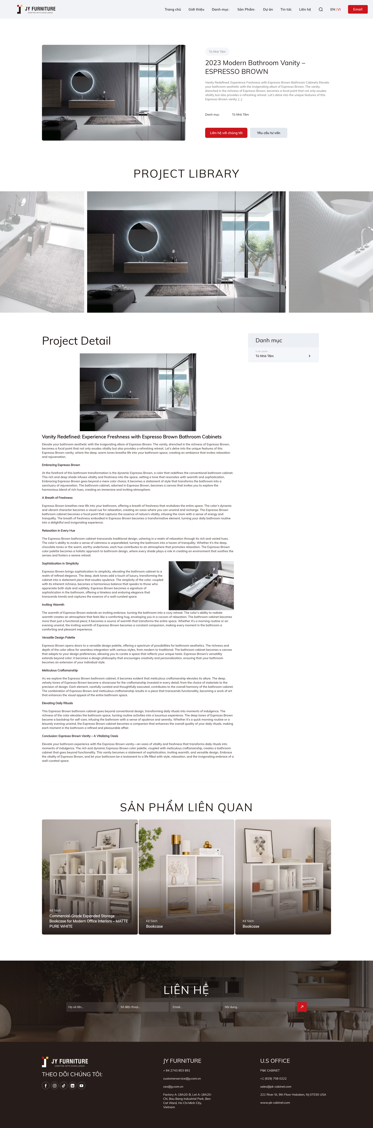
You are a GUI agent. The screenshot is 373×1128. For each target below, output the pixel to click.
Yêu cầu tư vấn (268, 133)
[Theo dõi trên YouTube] (81, 1085)
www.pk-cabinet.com (275, 1102)
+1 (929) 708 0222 (273, 1078)
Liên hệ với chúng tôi (226, 133)
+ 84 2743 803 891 (176, 1070)
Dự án (268, 9)
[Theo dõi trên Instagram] (54, 1085)
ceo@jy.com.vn (173, 1086)
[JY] (36, 9)
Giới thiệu (196, 9)
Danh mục (220, 9)
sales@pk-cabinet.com (275, 1086)
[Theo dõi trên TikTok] (63, 1085)
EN (332, 9)
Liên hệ (305, 9)
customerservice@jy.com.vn (182, 1078)
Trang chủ (173, 9)
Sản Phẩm (245, 9)
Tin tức (286, 9)
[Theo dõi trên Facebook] (45, 1085)
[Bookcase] (186, 877)
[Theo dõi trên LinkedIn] (72, 1085)
